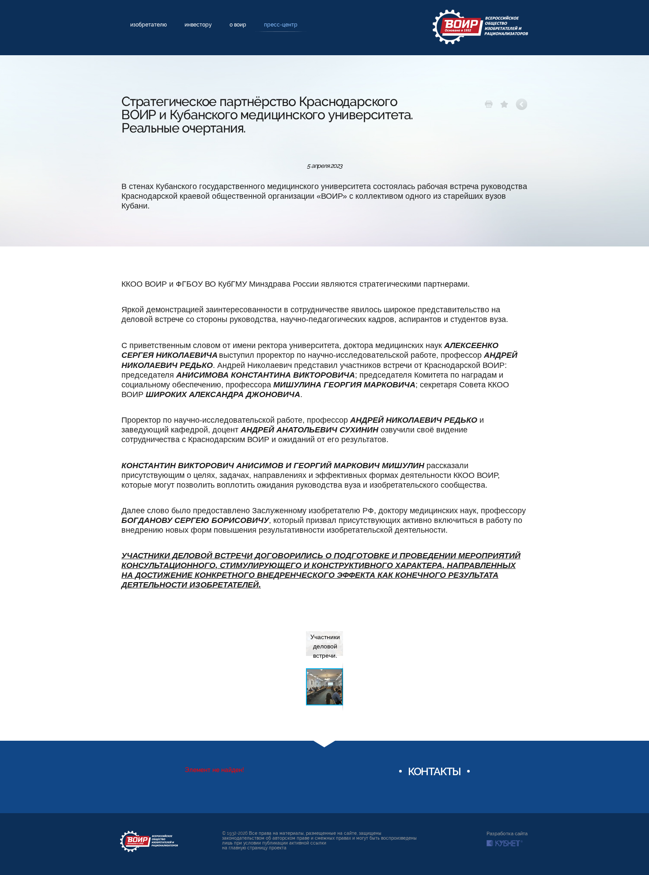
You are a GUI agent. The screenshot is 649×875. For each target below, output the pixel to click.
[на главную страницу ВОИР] (149, 841)
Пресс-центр (281, 25)
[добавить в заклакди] (504, 104)
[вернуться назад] (522, 104)
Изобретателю (148, 25)
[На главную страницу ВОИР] (480, 27)
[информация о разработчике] (505, 843)
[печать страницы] (489, 104)
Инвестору (198, 25)
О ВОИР (238, 25)
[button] (335, 633)
